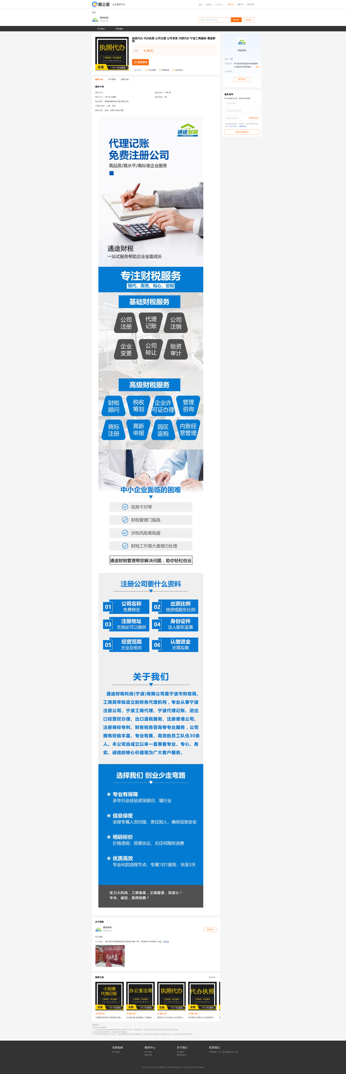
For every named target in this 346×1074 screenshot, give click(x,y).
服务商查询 (181, 1054)
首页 (200, 4)
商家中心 (240, 4)
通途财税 (104, 17)
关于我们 (180, 1051)
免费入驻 (230, 4)
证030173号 (149, 1067)
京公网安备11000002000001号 (169, 1067)
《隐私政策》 (243, 126)
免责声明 (148, 1054)
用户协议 (148, 1051)
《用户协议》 (233, 126)
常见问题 (116, 1051)
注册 (252, 4)
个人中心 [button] (218, 4)
